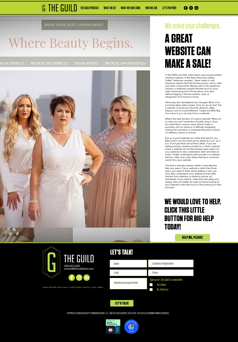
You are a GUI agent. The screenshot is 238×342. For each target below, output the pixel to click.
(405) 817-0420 (72, 265)
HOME (45, 287)
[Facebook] (186, 8)
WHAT (65, 287)
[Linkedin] (196, 8)
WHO (60, 287)
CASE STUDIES (75, 287)
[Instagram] (191, 8)
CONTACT (86, 287)
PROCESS (52, 287)
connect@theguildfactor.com (79, 268)
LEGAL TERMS (97, 287)
